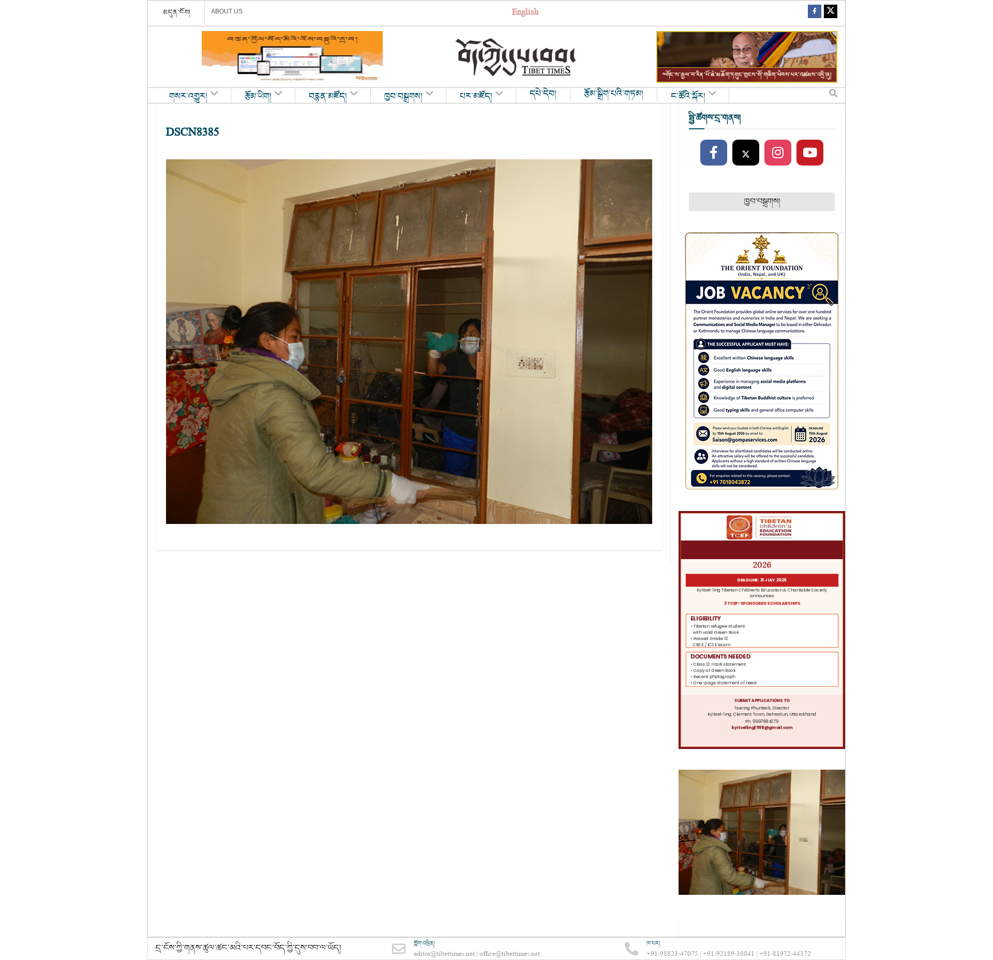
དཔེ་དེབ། (543, 94)
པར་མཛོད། (476, 96)
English (525, 13)
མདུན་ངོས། (177, 12)
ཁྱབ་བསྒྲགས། (403, 96)
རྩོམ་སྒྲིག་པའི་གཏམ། (613, 94)
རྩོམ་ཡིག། (258, 96)
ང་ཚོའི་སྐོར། (688, 96)
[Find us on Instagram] (777, 153)
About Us (227, 11)
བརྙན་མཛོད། (328, 96)
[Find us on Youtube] (809, 153)
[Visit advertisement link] (292, 57)
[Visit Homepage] (517, 57)
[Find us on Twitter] (830, 13)
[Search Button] (833, 95)
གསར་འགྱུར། (188, 96)
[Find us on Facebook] (814, 13)
